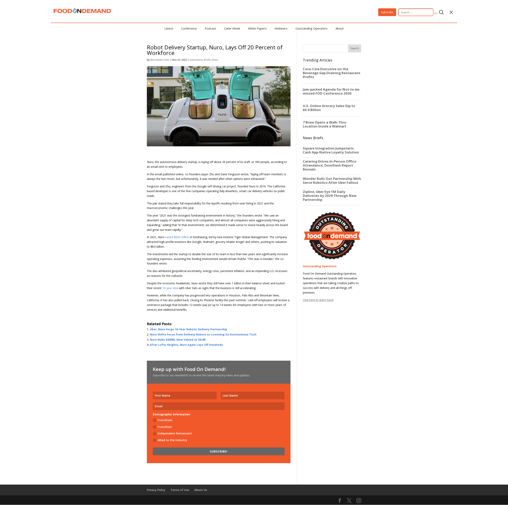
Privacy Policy (156, 490)
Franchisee (165, 420)
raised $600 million (177, 237)
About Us (200, 490)
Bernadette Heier (160, 59)
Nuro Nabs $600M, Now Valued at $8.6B (178, 339)
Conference (189, 28)
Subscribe (387, 12)
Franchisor (165, 427)
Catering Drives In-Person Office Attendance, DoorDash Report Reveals (329, 165)
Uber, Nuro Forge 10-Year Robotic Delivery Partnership (188, 329)
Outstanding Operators (311, 28)
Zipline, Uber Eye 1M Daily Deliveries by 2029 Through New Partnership (329, 196)
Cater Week (232, 28)
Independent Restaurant (175, 433)
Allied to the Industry (172, 440)
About (340, 28)
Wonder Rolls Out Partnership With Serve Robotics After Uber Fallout (332, 181)
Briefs (207, 59)
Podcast (210, 28)
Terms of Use (179, 490)
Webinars (281, 28)
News (215, 59)
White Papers (257, 28)
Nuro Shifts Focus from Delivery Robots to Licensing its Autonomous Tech (203, 334)
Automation (196, 59)
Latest (168, 28)
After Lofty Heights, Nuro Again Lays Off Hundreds (186, 345)
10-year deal (170, 288)
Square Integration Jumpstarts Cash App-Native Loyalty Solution (331, 150)
